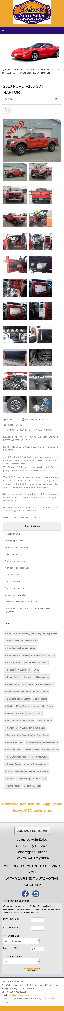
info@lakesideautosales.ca (20, 995)
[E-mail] (57, 98)
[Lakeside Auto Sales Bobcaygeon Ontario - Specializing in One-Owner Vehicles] (32, 12)
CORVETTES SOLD (47, 70)
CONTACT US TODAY (32, 831)
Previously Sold (9, 73)
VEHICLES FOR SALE (24, 70)
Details (5, 110)
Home (7, 70)
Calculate (32, 970)
